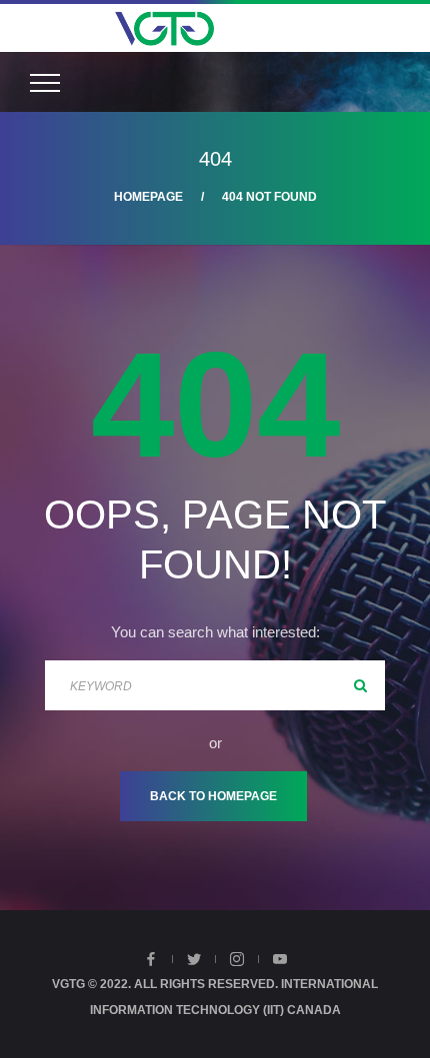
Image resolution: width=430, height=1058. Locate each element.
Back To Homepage (213, 796)
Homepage (148, 197)
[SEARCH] (360, 685)
